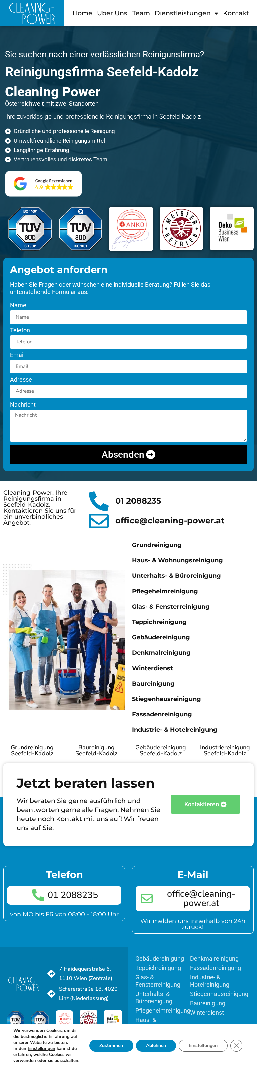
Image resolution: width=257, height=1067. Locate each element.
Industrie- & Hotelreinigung (175, 729)
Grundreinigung (157, 545)
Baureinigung (153, 683)
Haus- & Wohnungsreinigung (177, 560)
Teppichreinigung (159, 622)
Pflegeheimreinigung (165, 591)
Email (17, 355)
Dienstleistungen (183, 13)
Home (82, 13)
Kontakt (236, 13)
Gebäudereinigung (161, 637)
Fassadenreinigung (162, 714)
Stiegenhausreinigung (166, 699)
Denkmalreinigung (161, 652)
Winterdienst (152, 668)
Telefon (20, 330)
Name (18, 305)
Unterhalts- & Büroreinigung (176, 576)
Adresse (21, 380)
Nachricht (23, 405)
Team (141, 13)
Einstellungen (203, 1045)
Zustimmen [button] (111, 1045)
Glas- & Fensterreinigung (171, 606)
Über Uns (112, 13)
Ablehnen (156, 1045)
